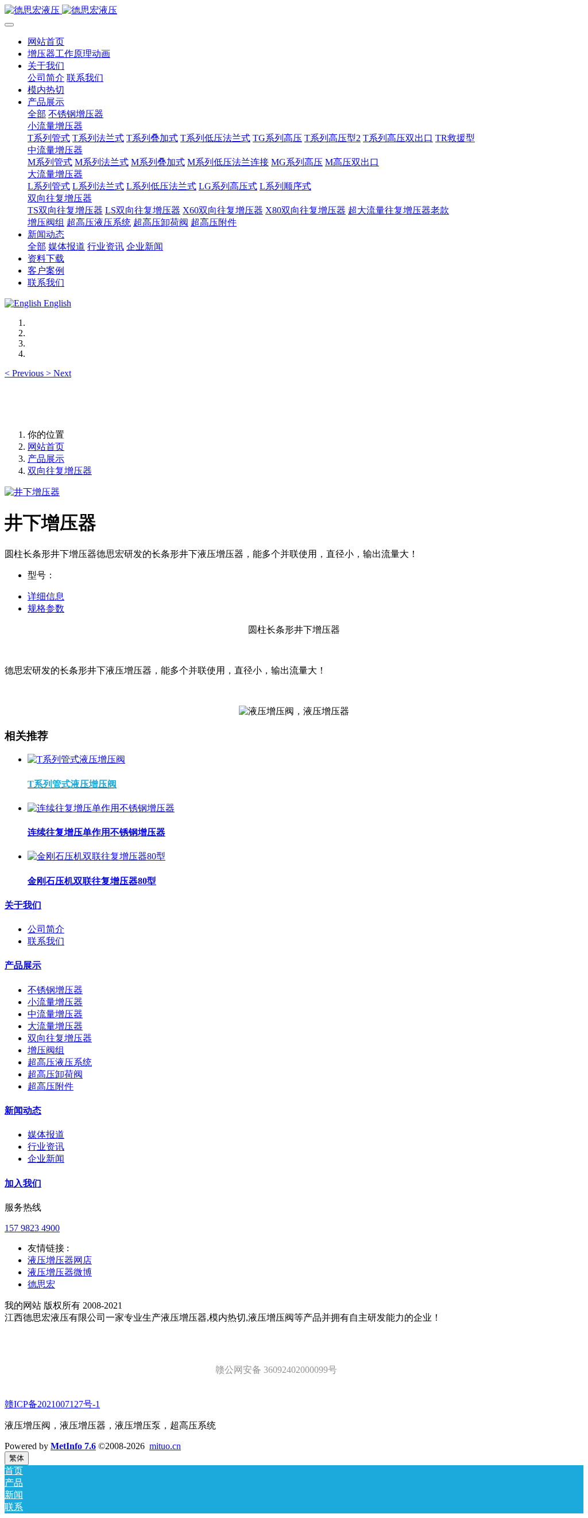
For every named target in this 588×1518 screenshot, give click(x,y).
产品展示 (46, 459)
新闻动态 (23, 1110)
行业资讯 (46, 1146)
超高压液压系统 (60, 1062)
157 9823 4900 (32, 1228)
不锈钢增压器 (55, 990)
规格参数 (46, 608)
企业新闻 (46, 1158)
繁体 (16, 1458)
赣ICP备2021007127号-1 (52, 1404)
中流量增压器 (55, 1014)
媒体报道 (46, 1134)
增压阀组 (46, 1050)
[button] (25, 373)
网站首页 (46, 41)
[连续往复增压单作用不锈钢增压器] (101, 808)
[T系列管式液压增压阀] (76, 759)
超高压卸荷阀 (55, 1074)
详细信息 (46, 596)
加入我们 (23, 1183)
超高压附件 (51, 1086)
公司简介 (46, 929)
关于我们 (23, 905)
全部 (37, 114)
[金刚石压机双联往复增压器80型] (96, 856)
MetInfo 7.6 (73, 1446)
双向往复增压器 (60, 471)
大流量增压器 (55, 1026)
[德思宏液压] (294, 11)
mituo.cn (165, 1446)
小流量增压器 (55, 1002)
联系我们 (46, 941)
